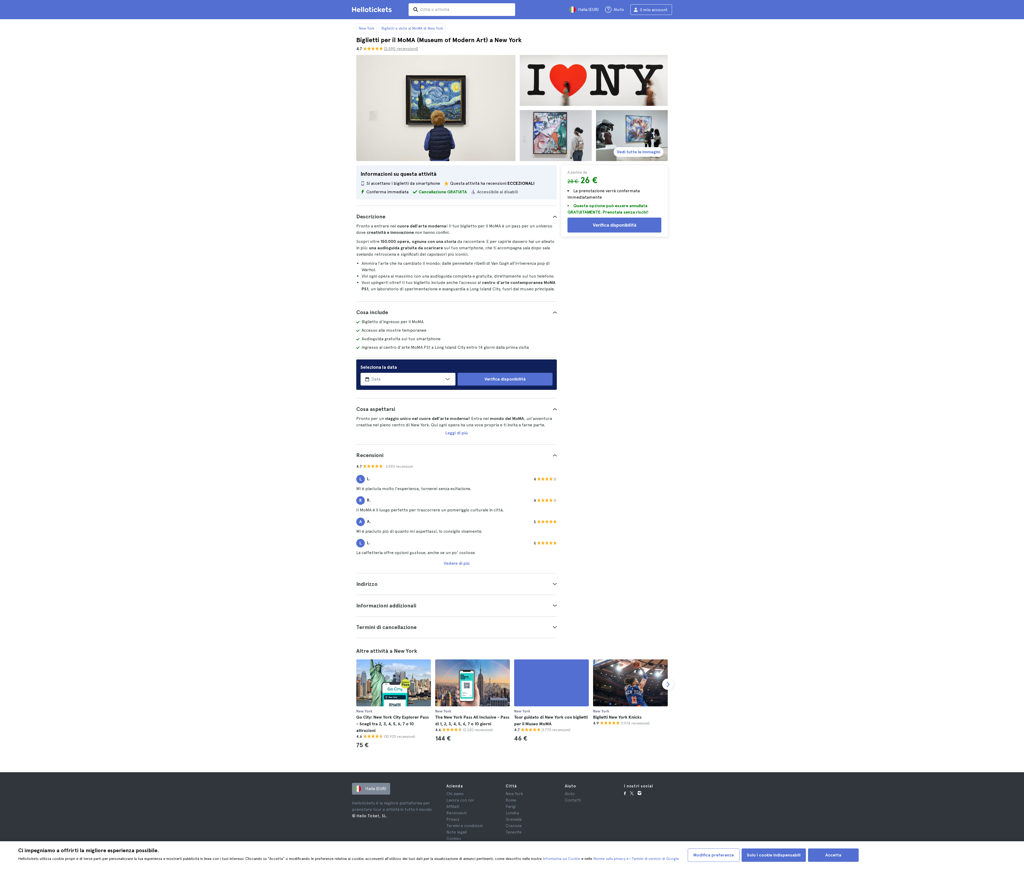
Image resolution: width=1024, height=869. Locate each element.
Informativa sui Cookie (561, 858)
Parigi (511, 806)
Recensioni (456, 813)
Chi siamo (455, 793)
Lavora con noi (460, 800)
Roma (511, 800)
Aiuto (570, 793)
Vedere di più (457, 563)
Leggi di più (456, 432)
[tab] (456, 216)
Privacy (452, 819)
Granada (514, 819)
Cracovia (514, 825)
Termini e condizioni (464, 825)
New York (366, 28)
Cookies (453, 838)
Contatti (573, 800)
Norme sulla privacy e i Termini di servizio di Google (635, 858)
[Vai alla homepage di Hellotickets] (373, 9)
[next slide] (667, 684)
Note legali (456, 832)
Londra (512, 813)
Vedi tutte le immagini (638, 151)
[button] (456, 216)
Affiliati (452, 806)
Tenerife (514, 832)
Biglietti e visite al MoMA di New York (412, 28)
